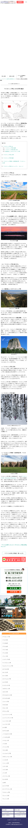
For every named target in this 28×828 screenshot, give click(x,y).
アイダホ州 (5, 643)
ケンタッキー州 (6, 685)
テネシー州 (5, 708)
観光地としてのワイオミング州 (12, 151)
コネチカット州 (6, 688)
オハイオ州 (5, 675)
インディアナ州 (6, 659)
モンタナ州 (5, 779)
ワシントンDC (5, 795)
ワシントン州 (5, 798)
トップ (1, 78)
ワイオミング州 (6, 792)
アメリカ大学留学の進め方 (20, 812)
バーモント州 (5, 740)
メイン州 (4, 772)
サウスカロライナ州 (7, 695)
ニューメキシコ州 (6, 721)
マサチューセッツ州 (7, 756)
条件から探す (11, 76)
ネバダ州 (4, 727)
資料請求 (20, 1)
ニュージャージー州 (7, 714)
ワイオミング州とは (8, 146)
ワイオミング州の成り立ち (11, 149)
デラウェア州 (5, 711)
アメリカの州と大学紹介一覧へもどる (14, 553)
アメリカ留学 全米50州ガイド (9, 78)
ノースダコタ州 (6, 737)
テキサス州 (5, 704)
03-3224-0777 (17, 824)
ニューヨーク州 (6, 724)
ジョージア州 (5, 701)
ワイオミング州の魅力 (8, 158)
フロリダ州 (5, 750)
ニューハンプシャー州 (7, 717)
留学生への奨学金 (5, 815)
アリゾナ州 (5, 653)
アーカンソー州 (6, 636)
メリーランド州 (6, 776)
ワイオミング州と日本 (8, 154)
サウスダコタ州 (6, 698)
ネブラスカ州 (5, 730)
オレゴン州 (5, 672)
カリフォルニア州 (6, 678)
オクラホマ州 (5, 669)
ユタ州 (4, 782)
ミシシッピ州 (5, 763)
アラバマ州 (5, 649)
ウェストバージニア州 (7, 665)
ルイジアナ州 (5, 785)
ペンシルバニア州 (6, 753)
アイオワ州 (5, 640)
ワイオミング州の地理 (10, 148)
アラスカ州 (5, 646)
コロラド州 (5, 691)
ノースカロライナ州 (7, 734)
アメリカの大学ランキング (7, 812)
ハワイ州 (4, 743)
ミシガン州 (5, 759)
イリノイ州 (5, 656)
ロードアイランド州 (7, 789)
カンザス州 (5, 682)
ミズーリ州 (5, 766)
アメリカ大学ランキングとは (20, 816)
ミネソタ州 (5, 769)
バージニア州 (5, 746)
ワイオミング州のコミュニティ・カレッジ (13, 166)
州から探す (4, 76)
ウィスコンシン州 (6, 662)
